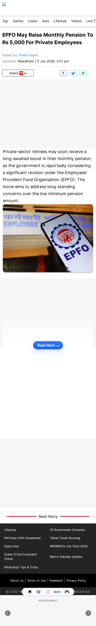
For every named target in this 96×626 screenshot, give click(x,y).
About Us (17, 580)
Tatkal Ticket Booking (65, 538)
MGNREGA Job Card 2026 (69, 546)
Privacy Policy (76, 580)
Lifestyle (10, 530)
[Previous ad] (7, 613)
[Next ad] (88, 613)
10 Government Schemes (67, 530)
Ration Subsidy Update (66, 556)
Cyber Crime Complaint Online (20, 557)
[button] (18, 73)
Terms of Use (36, 580)
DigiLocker (11, 546)
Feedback (56, 580)
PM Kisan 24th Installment (22, 538)
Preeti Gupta (28, 55)
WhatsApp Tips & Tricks (21, 567)
